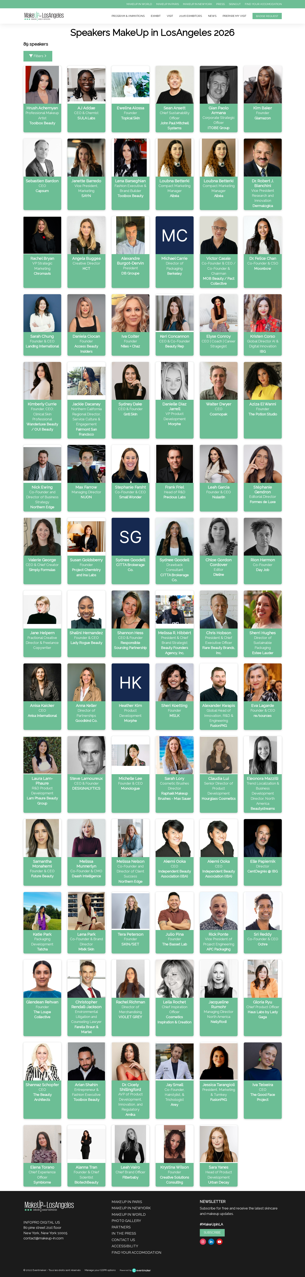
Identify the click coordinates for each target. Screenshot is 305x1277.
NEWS (212, 15)
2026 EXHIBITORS (190, 15)
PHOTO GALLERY (126, 1221)
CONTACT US (123, 1240)
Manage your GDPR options (100, 1270)
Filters (38, 56)
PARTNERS (121, 1227)
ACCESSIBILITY (125, 1246)
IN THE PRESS (124, 1233)
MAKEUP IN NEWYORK (197, 4)
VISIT (170, 15)
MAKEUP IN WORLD (139, 4)
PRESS (220, 4)
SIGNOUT (235, 4)
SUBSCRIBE (212, 1232)
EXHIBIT (156, 15)
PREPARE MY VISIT (234, 15)
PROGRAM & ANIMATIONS (128, 15)
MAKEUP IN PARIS (167, 4)
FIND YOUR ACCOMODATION (263, 4)
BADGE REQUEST (267, 16)
